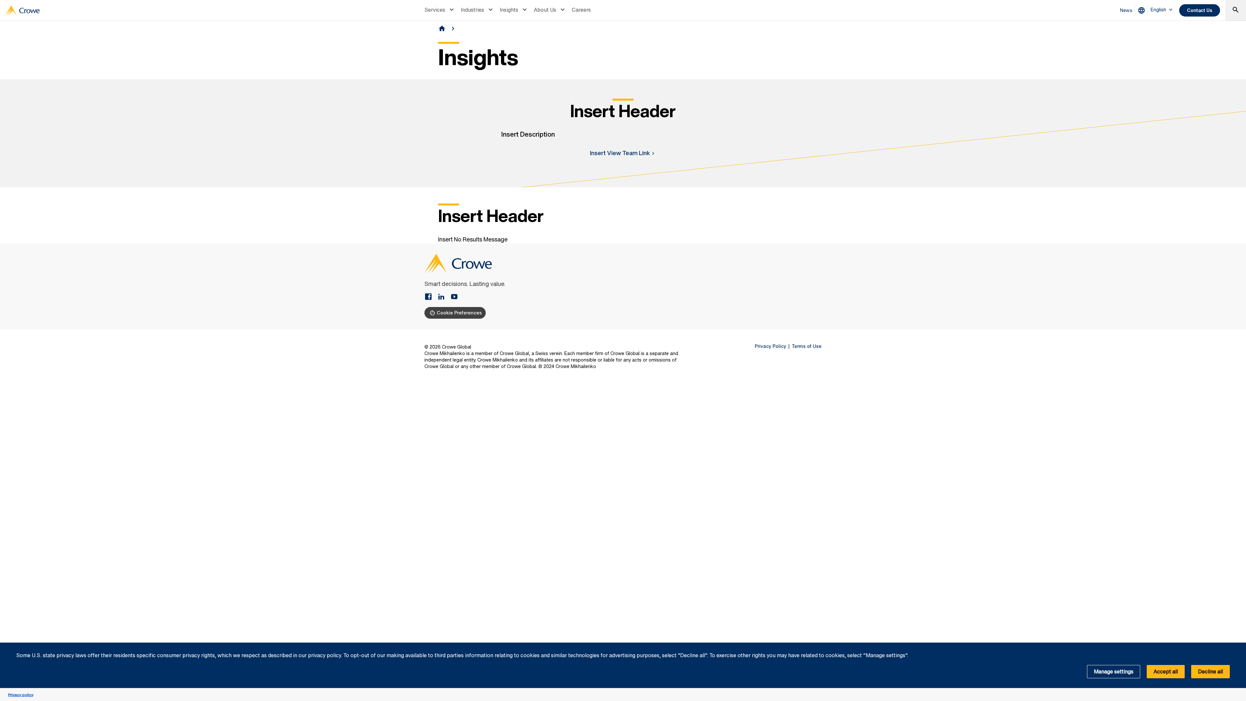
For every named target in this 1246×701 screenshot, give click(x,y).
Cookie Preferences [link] (459, 312)
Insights (509, 10)
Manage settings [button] (1113, 671)
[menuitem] (440, 10)
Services (434, 10)
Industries (472, 10)
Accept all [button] (1166, 671)
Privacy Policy (770, 346)
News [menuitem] (1126, 10)
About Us (545, 10)
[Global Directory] (1143, 10)
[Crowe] (22, 10)
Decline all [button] (1210, 671)
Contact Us (1199, 10)
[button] (1237, 646)
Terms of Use (807, 346)
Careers (581, 10)
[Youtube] (454, 297)
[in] (443, 297)
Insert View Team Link (620, 153)
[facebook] (430, 297)
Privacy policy (20, 694)
